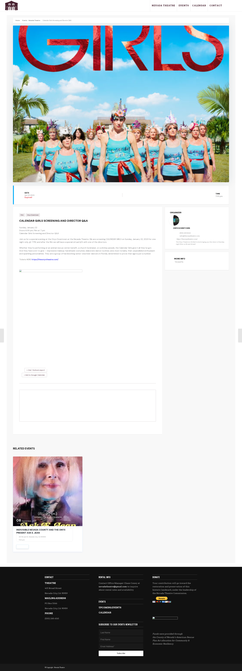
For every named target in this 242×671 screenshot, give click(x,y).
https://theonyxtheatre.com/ (45, 259)
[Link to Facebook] (228, 5)
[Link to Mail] (235, 5)
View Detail (22, 547)
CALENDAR (105, 612)
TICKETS (179, 262)
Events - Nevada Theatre (31, 20)
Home (18, 20)
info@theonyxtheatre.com (190, 236)
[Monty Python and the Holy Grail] (2, 335)
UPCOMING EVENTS (110, 607)
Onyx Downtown (33, 215)
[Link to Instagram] (231, 5)
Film (22, 215)
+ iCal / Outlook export (36, 370)
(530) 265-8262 (185, 233)
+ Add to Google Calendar (34, 375)
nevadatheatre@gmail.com (113, 586)
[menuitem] (163, 5)
